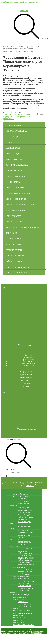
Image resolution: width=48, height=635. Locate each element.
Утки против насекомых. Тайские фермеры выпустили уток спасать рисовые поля (16, 117)
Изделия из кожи (14, 250)
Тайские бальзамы (15, 188)
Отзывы (26, 386)
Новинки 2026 (12, 142)
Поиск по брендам (15, 125)
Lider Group (30, 486)
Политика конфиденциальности (32, 482)
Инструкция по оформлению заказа (34, 484)
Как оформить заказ (26, 372)
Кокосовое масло (15, 210)
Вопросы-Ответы (26, 377)
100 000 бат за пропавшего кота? (16, 121)
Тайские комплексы (16, 131)
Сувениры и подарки (16, 273)
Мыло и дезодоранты (17, 199)
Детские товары (14, 244)
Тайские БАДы (13, 154)
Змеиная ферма (14, 159)
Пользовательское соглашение (11, 484)
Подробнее (37, 633)
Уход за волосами (15, 176)
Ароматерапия (13, 216)
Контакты (26, 383)
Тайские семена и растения (20, 205)
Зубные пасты (13, 182)
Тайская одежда (14, 261)
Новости (13, 46)
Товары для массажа (17, 256)
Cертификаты (13, 148)
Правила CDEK (26, 375)
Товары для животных (17, 267)
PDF (41, 114)
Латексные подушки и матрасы (22, 227)
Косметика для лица (17, 165)
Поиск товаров (10, 469)
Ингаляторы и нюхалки (18, 193)
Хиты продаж (13, 137)
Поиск (8, 442)
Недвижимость (26, 380)
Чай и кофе (11, 233)
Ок (32, 633)
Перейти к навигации (9, 2)
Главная (6, 46)
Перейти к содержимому (28, 2)
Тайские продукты (15, 222)
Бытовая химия (14, 239)
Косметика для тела (16, 171)
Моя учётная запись (13, 439)
